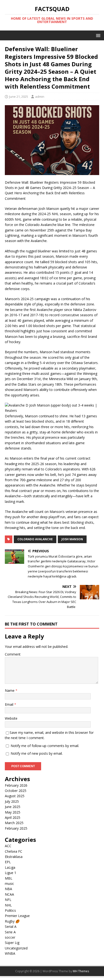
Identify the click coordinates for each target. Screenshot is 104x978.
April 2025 (12, 817)
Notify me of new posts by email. (37, 753)
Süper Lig (12, 942)
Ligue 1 (10, 872)
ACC (8, 846)
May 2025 (12, 812)
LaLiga (10, 867)
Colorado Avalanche (35, 539)
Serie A (10, 932)
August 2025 (14, 796)
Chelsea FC (13, 851)
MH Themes (81, 971)
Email (9, 704)
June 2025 (12, 806)
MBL (8, 878)
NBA (8, 889)
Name (10, 690)
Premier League (17, 915)
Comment (13, 654)
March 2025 (14, 822)
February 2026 (16, 785)
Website (11, 718)
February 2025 (16, 828)
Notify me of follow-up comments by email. (45, 745)
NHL (8, 905)
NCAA (9, 894)
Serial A (10, 926)
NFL (8, 899)
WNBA (10, 953)
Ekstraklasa (13, 856)
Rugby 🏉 (12, 921)
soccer (10, 937)
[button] (97, 35)
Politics (10, 910)
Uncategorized (16, 948)
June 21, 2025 (18, 96)
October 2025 (15, 790)
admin (39, 96)
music (9, 883)
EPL (8, 862)
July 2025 (12, 801)
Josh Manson (72, 539)
